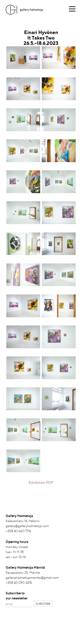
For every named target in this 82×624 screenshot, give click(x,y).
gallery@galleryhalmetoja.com (27, 526)
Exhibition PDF (41, 482)
